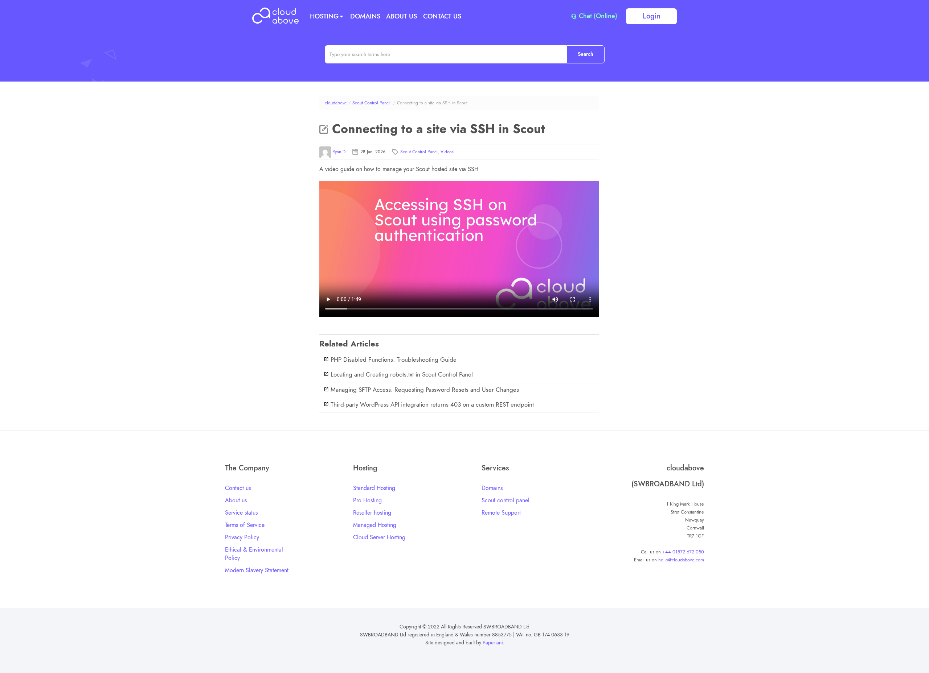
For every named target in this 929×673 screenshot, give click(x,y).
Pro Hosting (367, 500)
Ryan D (338, 152)
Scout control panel (505, 500)
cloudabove (336, 103)
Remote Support (501, 512)
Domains (365, 16)
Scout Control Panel (371, 103)
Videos (447, 152)
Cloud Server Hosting (379, 537)
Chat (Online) (597, 16)
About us (236, 500)
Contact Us (442, 16)
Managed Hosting (374, 525)
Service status (241, 512)
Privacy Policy (242, 537)
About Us (401, 16)
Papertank (493, 643)
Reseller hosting (372, 512)
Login (651, 16)
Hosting (324, 16)
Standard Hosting (374, 488)
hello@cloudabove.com (681, 559)
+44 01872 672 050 (683, 551)
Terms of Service (245, 525)
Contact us (238, 488)
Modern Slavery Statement (256, 570)
